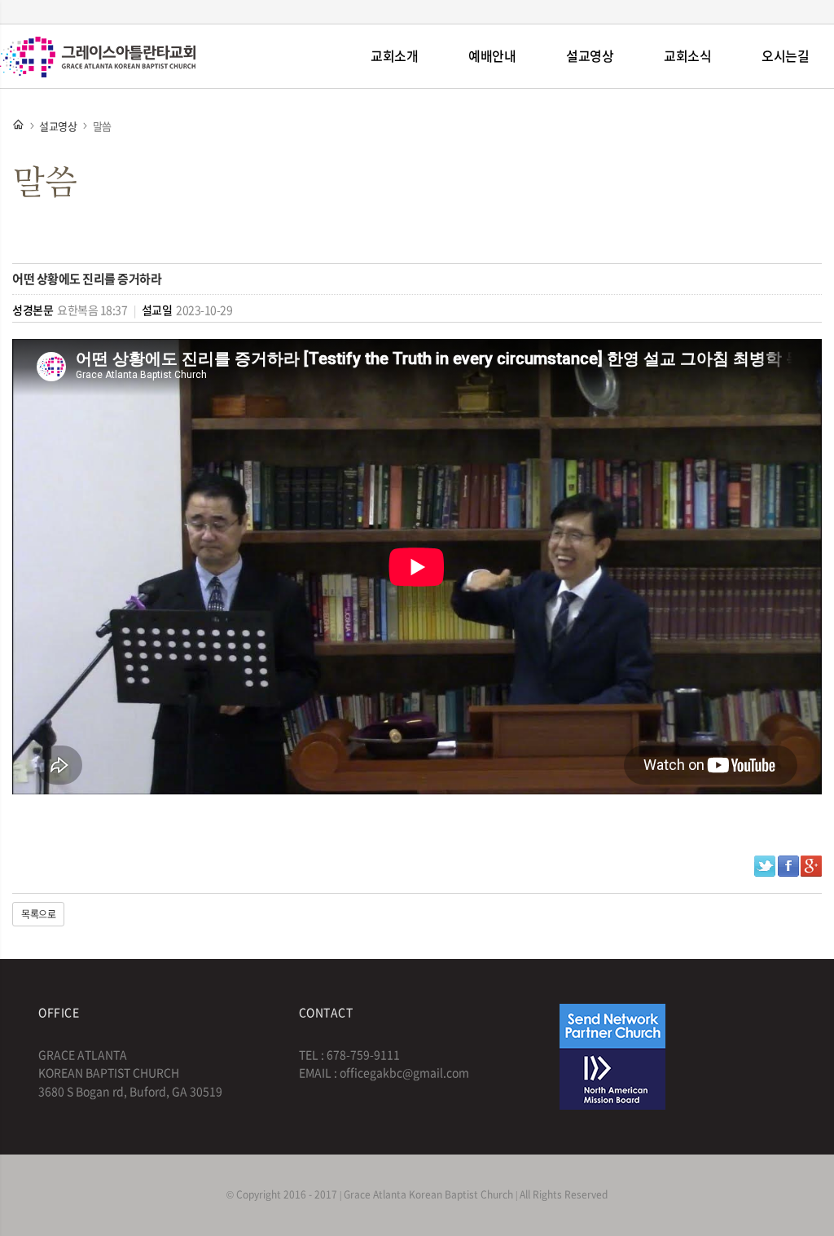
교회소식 (687, 55)
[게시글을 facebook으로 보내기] (788, 866)
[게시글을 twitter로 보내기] (764, 866)
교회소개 (394, 55)
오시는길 (785, 55)
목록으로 (38, 914)
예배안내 (492, 55)
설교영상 (589, 55)
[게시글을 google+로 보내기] (811, 866)
